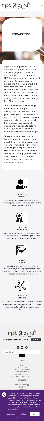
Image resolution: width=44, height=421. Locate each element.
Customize (11, 414)
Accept (34, 414)
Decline (23, 414)
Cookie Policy (12, 409)
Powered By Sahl (22, 418)
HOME (5, 339)
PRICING (18, 339)
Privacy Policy (34, 407)
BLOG (11, 339)
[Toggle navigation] (42, 5)
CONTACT (36, 339)
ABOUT (26, 339)
